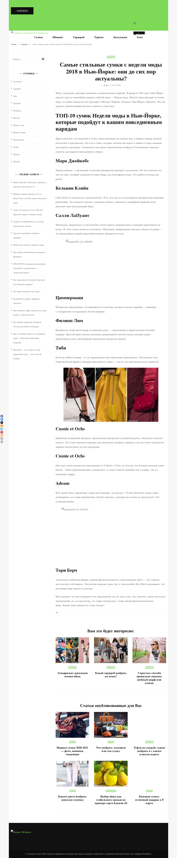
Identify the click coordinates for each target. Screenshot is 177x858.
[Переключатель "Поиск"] (134, 23)
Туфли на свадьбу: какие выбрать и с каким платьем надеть (149, 751)
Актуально (120, 37)
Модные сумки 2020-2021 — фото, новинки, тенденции (72, 751)
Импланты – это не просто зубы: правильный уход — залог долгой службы (27, 354)
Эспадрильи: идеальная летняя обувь (72, 674)
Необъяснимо (18, 139)
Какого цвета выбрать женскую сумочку (72, 798)
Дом (15, 96)
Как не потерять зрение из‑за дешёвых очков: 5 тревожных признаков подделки (29, 338)
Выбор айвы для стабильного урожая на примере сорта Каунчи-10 (111, 799)
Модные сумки (19, 132)
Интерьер (17, 110)
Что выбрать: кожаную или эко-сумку (111, 749)
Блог (140, 37)
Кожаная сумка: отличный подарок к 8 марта (149, 799)
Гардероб (78, 37)
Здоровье (17, 103)
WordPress (147, 853)
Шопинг (58, 37)
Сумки (38, 37)
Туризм (98, 37)
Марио (106, 85)
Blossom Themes (122, 853)
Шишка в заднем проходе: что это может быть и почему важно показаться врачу (29, 198)
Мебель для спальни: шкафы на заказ (28, 245)
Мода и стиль (18, 125)
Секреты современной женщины (60, 853)
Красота (16, 118)
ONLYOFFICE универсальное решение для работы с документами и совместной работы (29, 268)
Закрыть (22, 10)
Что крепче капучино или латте (26, 291)
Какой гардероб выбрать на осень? (111, 674)
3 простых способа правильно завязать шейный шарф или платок (149, 678)
